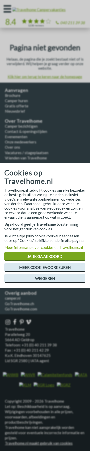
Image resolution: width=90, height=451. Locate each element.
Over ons (12, 147)
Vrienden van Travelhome (26, 158)
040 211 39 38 (72, 22)
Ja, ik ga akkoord (45, 256)
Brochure (12, 95)
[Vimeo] (29, 322)
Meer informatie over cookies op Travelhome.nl (43, 247)
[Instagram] (8, 322)
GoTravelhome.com (21, 309)
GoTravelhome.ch (19, 303)
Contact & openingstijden (26, 131)
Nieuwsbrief (15, 111)
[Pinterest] (22, 322)
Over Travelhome (24, 121)
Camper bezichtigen (21, 126)
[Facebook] (15, 322)
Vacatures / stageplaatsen (26, 152)
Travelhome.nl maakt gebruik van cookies (39, 443)
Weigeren (45, 278)
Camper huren (16, 100)
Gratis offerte (16, 106)
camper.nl (12, 298)
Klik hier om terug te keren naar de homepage (45, 76)
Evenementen (16, 136)
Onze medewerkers (20, 142)
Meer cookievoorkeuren (45, 267)
